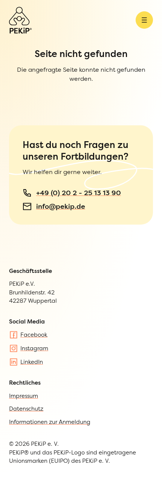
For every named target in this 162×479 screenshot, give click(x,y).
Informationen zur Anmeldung (49, 421)
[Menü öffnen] (144, 20)
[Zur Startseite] (20, 20)
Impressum (23, 395)
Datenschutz (26, 408)
